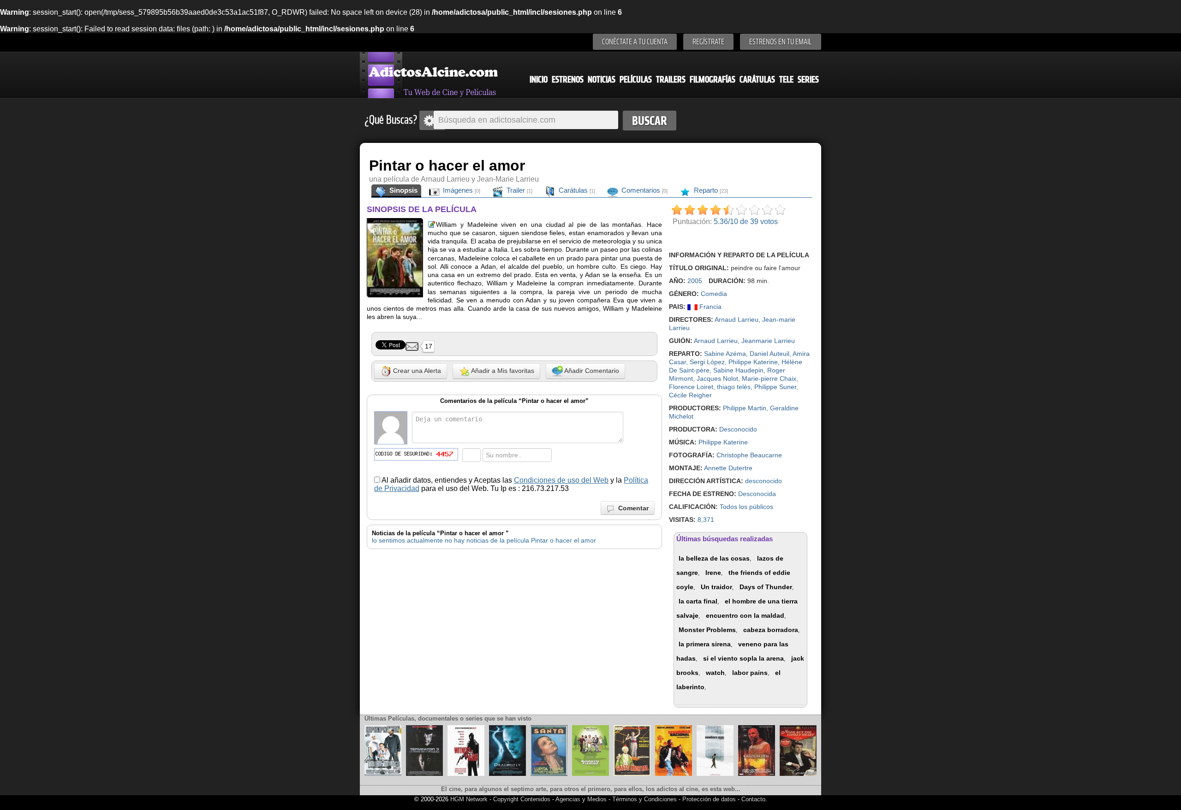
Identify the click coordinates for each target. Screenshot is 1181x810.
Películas (636, 79)
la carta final (698, 601)
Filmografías (712, 79)
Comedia (714, 293)
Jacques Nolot (717, 378)
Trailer (518, 190)
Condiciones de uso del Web (561, 480)
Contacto (753, 799)
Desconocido (738, 429)
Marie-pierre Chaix (769, 378)
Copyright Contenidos (521, 799)
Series (808, 79)
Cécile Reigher (690, 395)
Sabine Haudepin (738, 370)
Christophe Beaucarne (749, 455)
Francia (710, 306)
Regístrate (708, 42)
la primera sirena (705, 644)
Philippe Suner (775, 386)
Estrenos (568, 79)
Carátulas (757, 79)
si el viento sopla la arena (743, 658)
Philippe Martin (744, 408)
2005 (694, 280)
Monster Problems (707, 629)
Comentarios (644, 190)
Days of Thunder (766, 587)
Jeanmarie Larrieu (768, 340)
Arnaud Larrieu (736, 319)
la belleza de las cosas (714, 558)
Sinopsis (403, 190)
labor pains (750, 672)
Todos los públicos (746, 506)
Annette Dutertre (728, 468)
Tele (786, 79)
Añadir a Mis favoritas (502, 370)
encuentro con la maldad (745, 615)
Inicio (539, 79)
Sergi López (707, 362)
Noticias (601, 79)
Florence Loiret (691, 386)
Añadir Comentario (591, 370)
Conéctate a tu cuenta (635, 42)
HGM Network (469, 799)
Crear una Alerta (416, 370)
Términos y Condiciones (645, 799)
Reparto (710, 190)
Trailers (671, 79)
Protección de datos (709, 799)
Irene (713, 572)
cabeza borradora (770, 629)
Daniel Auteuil (769, 353)
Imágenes (460, 190)
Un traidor (716, 587)
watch (715, 672)
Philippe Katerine (753, 362)
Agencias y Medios (581, 799)
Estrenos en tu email (780, 42)
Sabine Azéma (725, 353)
